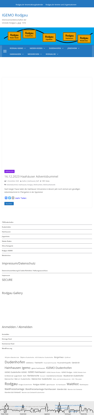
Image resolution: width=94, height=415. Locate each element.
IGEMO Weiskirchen (79, 372)
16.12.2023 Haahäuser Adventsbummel (31, 176)
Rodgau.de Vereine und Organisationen (61, 4)
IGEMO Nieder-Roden (53, 372)
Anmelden (5, 334)
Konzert (42, 376)
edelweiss (30, 363)
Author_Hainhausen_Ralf (30, 181)
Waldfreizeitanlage (14, 389)
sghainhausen (51, 384)
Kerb (24, 376)
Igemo (26, 368)
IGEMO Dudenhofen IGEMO (16, 372)
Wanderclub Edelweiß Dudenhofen (33, 392)
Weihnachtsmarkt (49, 185)
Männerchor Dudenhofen (41, 379)
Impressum (6, 275)
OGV (73, 379)
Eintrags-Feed (7, 339)
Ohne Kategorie (7, 246)
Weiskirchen (33, 54)
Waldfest (73, 384)
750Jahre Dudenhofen (27, 357)
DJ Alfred (67, 357)
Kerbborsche (33, 375)
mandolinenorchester (54, 376)
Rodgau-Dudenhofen (25, 384)
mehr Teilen (20, 198)
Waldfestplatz (84, 384)
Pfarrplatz (78, 379)
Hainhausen (15, 54)
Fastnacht (39, 362)
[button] (24, 48)
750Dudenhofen (7, 222)
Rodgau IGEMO (7, 251)
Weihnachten (38, 185)
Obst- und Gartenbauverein (62, 379)
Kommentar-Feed (8, 344)
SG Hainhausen (61, 384)
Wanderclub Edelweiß (13, 392)
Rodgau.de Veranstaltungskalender (29, 4)
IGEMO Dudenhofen (59, 368)
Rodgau (30, 185)
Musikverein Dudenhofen (73, 376)
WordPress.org (7, 348)
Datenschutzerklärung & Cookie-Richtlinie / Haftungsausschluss (25, 271)
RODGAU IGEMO (16, 48)
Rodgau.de (51, 54)
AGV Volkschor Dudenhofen (44, 357)
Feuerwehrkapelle (64, 363)
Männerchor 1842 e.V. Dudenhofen (17, 379)
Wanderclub (62, 389)
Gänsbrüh (76, 362)
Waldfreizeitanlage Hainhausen (40, 389)
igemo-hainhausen (38, 368)
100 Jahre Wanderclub (12, 357)
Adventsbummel (12, 185)
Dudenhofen (55, 48)
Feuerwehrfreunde (50, 363)
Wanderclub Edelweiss (75, 389)
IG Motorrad (9, 376)
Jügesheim (72, 48)
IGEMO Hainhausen (37, 372)
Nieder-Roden (36, 48)
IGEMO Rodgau (15, 15)
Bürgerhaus (59, 357)
